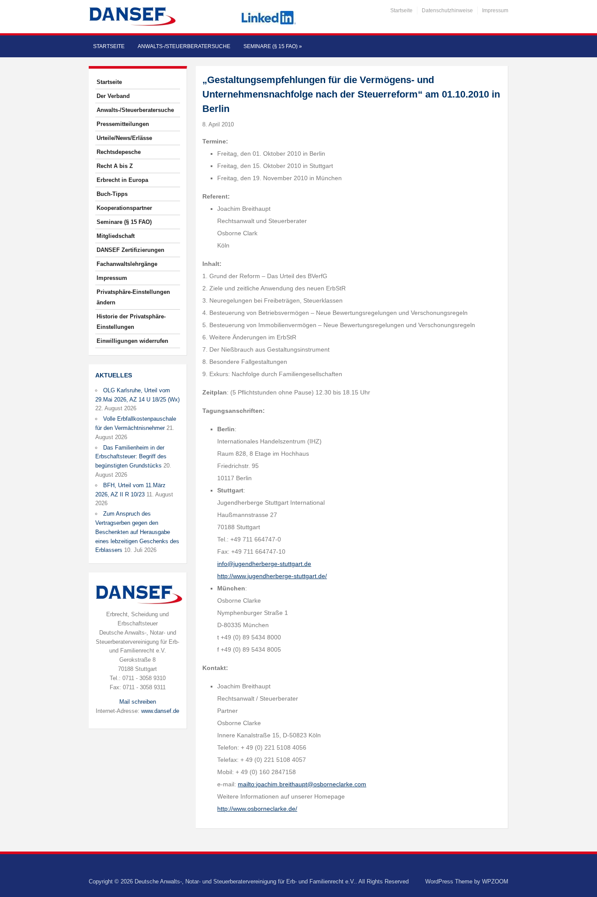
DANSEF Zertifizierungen (130, 250)
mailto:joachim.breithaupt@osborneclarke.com (302, 784)
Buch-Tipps (112, 194)
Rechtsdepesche (119, 152)
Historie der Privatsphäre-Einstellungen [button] (131, 321)
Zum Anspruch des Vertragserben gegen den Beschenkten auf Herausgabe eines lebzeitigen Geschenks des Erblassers (137, 531)
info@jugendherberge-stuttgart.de (264, 563)
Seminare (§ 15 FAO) (272, 46)
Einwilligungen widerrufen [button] (132, 341)
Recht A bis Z (115, 166)
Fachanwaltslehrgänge (127, 264)
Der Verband (113, 96)
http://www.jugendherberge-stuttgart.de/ (272, 575)
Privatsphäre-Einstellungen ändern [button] (133, 297)
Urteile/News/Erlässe (124, 138)
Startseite (401, 10)
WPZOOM (495, 881)
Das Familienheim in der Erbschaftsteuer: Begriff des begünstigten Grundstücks (131, 456)
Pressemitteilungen (123, 124)
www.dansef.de (160, 711)
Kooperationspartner (124, 208)
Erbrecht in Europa (122, 180)
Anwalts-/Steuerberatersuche (184, 46)
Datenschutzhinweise (447, 10)
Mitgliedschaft (116, 236)
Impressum (495, 10)
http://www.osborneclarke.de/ (257, 808)
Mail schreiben (137, 701)
